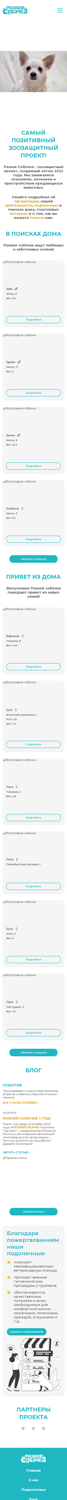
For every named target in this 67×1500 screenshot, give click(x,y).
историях (19, 214)
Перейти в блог (33, 1211)
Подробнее (33, 319)
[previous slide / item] (2, 71)
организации (26, 201)
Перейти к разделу (34, 559)
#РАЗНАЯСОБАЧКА (25, 1127)
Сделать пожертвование (26, 1331)
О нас (33, 1480)
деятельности (18, 205)
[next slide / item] (64, 71)
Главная (33, 1470)
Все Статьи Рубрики (19, 1102)
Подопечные (33, 1490)
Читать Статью (15, 1152)
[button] (60, 10)
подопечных (46, 205)
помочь (37, 218)
